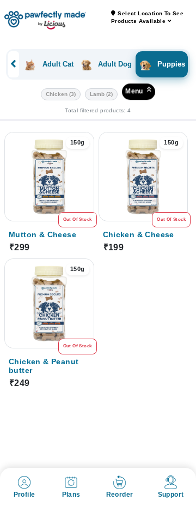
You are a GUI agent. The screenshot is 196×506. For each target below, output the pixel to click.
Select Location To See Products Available (147, 17)
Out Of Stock (77, 219)
